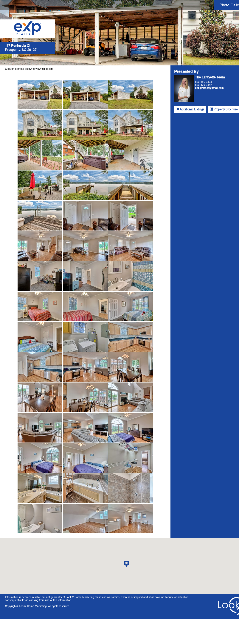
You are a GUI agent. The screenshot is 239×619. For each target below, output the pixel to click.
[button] (126, 564)
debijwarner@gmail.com (209, 87)
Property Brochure (226, 109)
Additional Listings (192, 109)
